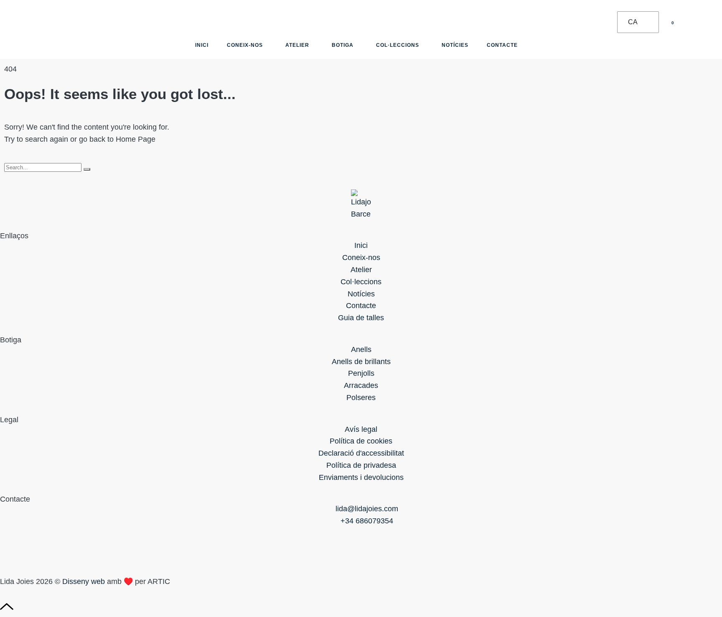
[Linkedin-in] (56, 549)
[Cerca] (87, 169)
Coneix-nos (245, 45)
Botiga (342, 45)
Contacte (502, 45)
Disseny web (83, 581)
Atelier (297, 45)
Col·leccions (397, 45)
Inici (201, 45)
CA (633, 21)
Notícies (455, 45)
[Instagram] (10, 549)
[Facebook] (33, 549)
